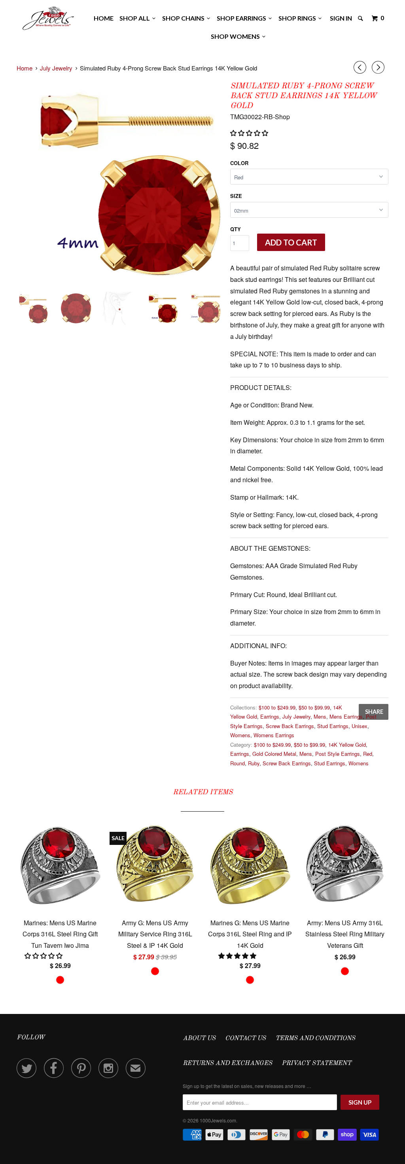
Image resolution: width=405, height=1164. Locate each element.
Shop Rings (298, 18)
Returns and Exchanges (227, 1063)
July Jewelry (296, 716)
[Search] (361, 18)
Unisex (359, 726)
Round (237, 763)
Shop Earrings (243, 18)
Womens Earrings (274, 735)
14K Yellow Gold (347, 744)
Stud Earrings (332, 726)
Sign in (341, 18)
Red (367, 753)
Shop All (135, 18)
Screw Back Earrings (290, 726)
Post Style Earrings (337, 753)
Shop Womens (236, 36)
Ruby (253, 763)
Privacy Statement (316, 1063)
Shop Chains (184, 18)
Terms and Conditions (315, 1038)
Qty (235, 229)
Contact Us (245, 1038)
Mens (320, 716)
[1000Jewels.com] (48, 17)
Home (104, 18)
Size (236, 196)
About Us (199, 1038)
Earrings (269, 716)
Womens (240, 735)
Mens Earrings (346, 716)
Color (239, 163)
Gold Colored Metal (274, 753)
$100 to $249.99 (277, 707)
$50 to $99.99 (314, 707)
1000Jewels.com (218, 1120)
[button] (250, 132)
